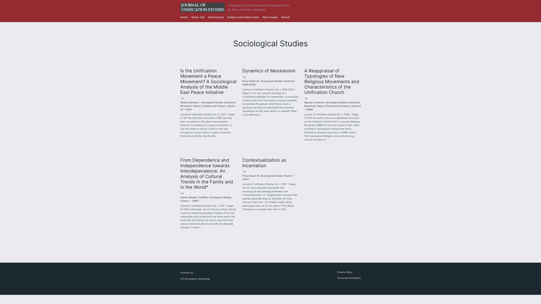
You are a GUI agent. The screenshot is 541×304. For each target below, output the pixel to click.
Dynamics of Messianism (268, 70)
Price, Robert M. (251, 81)
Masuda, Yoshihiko (314, 102)
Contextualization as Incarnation (264, 162)
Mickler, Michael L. (190, 102)
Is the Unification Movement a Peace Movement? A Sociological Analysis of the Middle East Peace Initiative (208, 81)
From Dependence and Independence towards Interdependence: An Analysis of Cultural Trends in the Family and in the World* (206, 173)
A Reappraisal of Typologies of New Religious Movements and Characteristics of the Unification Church (331, 81)
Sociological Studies (212, 102)
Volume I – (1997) (189, 200)
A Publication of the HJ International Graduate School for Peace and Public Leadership (258, 7)
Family (183, 197)
